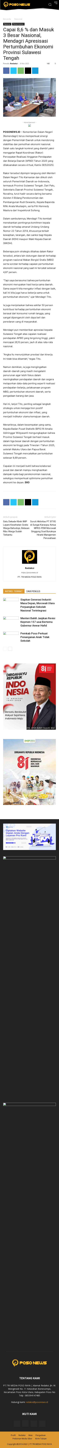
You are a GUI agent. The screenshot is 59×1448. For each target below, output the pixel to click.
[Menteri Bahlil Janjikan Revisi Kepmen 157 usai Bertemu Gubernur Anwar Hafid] (11, 622)
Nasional (18, 19)
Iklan (30, 1435)
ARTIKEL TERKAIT (14, 591)
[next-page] (10, 649)
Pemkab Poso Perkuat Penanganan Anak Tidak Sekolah (34, 637)
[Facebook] (6, 70)
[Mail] (34, 1423)
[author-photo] (29, 563)
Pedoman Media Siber (22, 1438)
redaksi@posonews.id (37, 1402)
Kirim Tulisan (41, 1438)
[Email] (28, 70)
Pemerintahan (18, 24)
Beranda (7, 19)
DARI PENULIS (33, 591)
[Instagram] (25, 1423)
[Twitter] (13, 70)
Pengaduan (41, 1435)
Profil (13, 1435)
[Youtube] (42, 1423)
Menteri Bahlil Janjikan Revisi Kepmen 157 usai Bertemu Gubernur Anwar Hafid (37, 622)
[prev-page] (5, 649)
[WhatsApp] (21, 70)
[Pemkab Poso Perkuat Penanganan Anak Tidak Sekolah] (11, 637)
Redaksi (14, 63)
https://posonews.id (29, 572)
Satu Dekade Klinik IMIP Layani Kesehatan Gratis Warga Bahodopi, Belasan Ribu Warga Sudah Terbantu (16, 528)
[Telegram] (35, 70)
